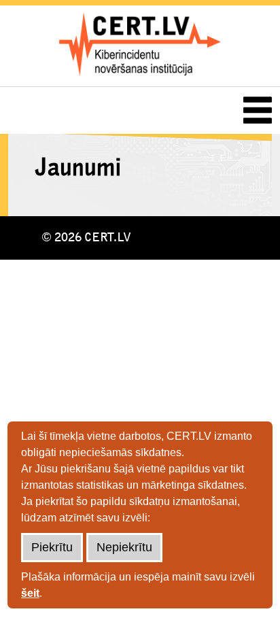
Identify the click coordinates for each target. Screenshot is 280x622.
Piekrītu (52, 547)
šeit (30, 593)
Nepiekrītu (124, 547)
